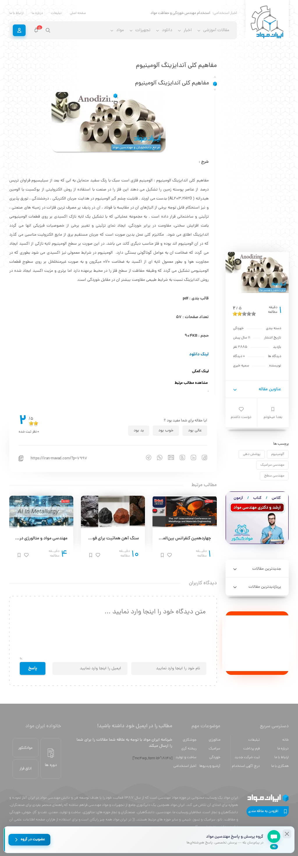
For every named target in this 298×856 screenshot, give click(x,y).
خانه (285, 740)
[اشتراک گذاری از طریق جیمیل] (168, 457)
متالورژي (214, 740)
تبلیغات (56, 13)
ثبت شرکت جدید (247, 757)
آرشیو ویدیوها (209, 766)
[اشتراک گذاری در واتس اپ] (156, 457)
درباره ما (37, 13)
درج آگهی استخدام (246, 766)
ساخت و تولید (185, 757)
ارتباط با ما (16, 13)
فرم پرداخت (251, 748)
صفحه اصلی (78, 13)
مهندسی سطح (274, 476)
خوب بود (165, 431)
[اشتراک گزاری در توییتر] (179, 457)
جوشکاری (189, 740)
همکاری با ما (280, 766)
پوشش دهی (251, 454)
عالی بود (195, 431)
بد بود (139, 431)
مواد (120, 30)
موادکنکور (25, 748)
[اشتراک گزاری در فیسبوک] (201, 457)
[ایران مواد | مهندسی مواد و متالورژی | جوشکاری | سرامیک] (267, 22)
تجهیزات (142, 30)
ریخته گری (188, 748)
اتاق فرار (25, 769)
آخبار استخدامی (184, 766)
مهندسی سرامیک (272, 465)
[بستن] (287, 833)
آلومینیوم (277, 454)
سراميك (214, 748)
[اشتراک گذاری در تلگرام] (145, 457)
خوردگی (214, 757)
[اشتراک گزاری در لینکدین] (190, 457)
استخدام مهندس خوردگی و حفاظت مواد (180, 13)
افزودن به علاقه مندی (263, 811)
